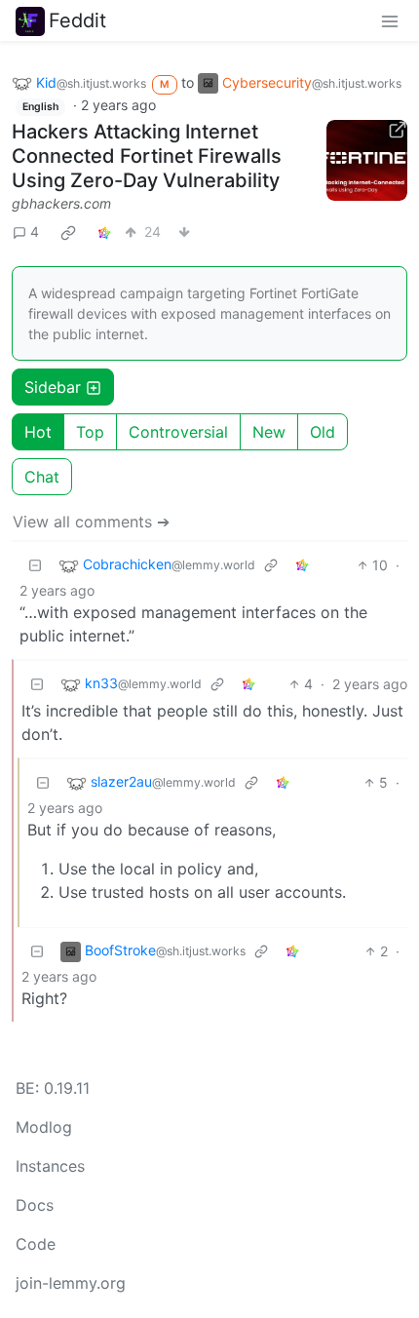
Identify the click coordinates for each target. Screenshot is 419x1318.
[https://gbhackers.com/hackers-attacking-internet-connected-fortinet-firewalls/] (367, 161)
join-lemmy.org (71, 1283)
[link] (68, 232)
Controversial (178, 432)
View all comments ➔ (91, 521)
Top (90, 432)
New (269, 432)
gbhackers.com (61, 203)
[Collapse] (35, 565)
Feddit (77, 20)
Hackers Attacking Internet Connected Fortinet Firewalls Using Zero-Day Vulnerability (147, 156)
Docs (35, 1205)
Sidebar (52, 387)
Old (322, 432)
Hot (38, 432)
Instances (50, 1166)
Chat (41, 476)
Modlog (44, 1127)
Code (36, 1244)
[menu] (389, 20)
